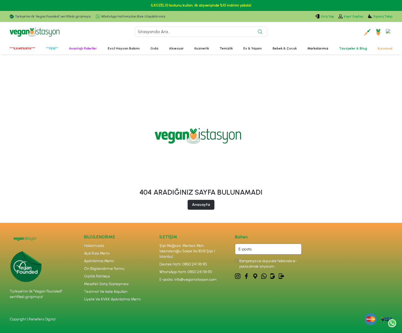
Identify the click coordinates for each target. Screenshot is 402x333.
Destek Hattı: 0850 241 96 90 (183, 264)
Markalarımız (317, 48)
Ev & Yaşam (252, 48)
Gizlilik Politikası (97, 276)
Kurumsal (385, 48)
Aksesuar (176, 48)
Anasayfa (201, 204)
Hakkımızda (94, 245)
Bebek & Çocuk (285, 48)
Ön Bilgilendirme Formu (104, 268)
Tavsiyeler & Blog (353, 48)
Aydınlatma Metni (99, 261)
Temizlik (226, 48)
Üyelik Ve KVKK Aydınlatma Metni (112, 299)
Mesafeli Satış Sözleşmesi (106, 284)
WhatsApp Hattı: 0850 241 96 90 (185, 272)
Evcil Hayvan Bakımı (124, 48)
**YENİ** (52, 48)
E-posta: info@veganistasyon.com (188, 279)
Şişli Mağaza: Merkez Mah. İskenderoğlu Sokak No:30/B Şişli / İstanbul (187, 251)
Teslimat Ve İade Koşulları (105, 291)
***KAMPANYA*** (22, 48)
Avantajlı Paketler (83, 48)
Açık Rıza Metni (97, 253)
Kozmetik (201, 48)
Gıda (154, 48)
